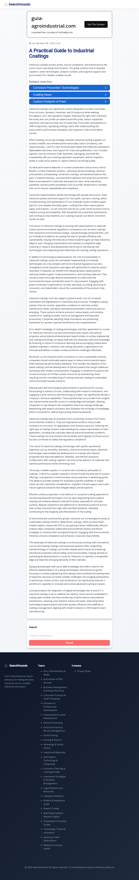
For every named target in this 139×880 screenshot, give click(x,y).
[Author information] (47, 43)
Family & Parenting (53, 722)
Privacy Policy (84, 671)
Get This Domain (96, 24)
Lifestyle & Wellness (53, 796)
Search (69, 643)
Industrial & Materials (54, 752)
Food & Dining (50, 735)
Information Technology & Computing (50, 760)
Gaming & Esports (52, 739)
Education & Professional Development (50, 707)
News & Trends (51, 808)
